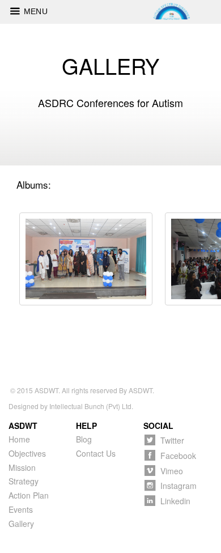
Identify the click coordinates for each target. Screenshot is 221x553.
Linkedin (175, 500)
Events (20, 509)
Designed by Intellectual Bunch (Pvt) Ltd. (70, 406)
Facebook (178, 455)
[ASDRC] (85, 258)
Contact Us (96, 453)
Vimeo (171, 470)
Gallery (21, 523)
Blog (84, 439)
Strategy (23, 481)
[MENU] (12, 9)
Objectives (27, 453)
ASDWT (46, 390)
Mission (22, 467)
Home (19, 439)
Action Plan (28, 495)
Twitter (172, 440)
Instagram (178, 485)
